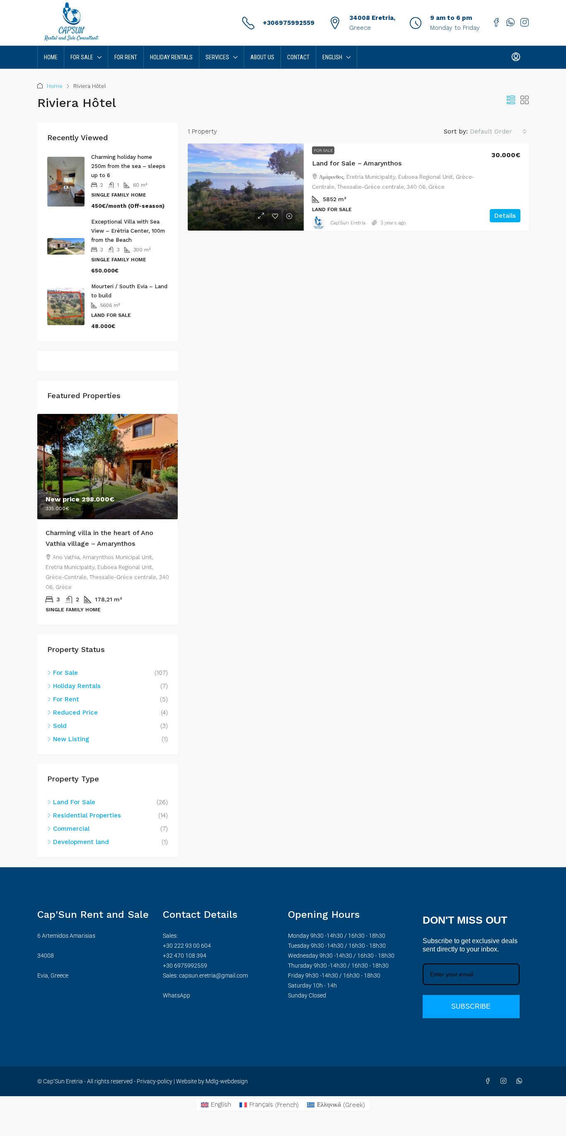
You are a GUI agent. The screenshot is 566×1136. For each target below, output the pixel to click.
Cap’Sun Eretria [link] (347, 223)
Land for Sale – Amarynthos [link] (357, 163)
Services (217, 57)
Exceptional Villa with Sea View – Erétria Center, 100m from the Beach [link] (128, 231)
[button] (511, 100)
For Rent (125, 57)
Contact (298, 57)
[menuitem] (516, 57)
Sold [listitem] (60, 726)
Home (51, 57)
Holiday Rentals (171, 57)
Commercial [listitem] (71, 828)
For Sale (81, 57)
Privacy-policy (154, 1081)
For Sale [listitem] (65, 672)
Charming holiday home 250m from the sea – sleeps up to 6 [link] (128, 166)
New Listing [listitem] (71, 739)
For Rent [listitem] (66, 699)
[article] (107, 519)
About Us (262, 57)
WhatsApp (176, 995)
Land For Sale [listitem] (74, 802)
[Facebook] (489, 1081)
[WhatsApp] (520, 1081)
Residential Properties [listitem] (87, 815)
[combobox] (498, 131)
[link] (246, 187)
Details (505, 215)
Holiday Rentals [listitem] (77, 686)
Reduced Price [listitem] (75, 712)
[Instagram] (505, 1081)
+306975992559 (288, 23)
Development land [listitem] (81, 842)
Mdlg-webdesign (226, 1081)
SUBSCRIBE (471, 1006)
